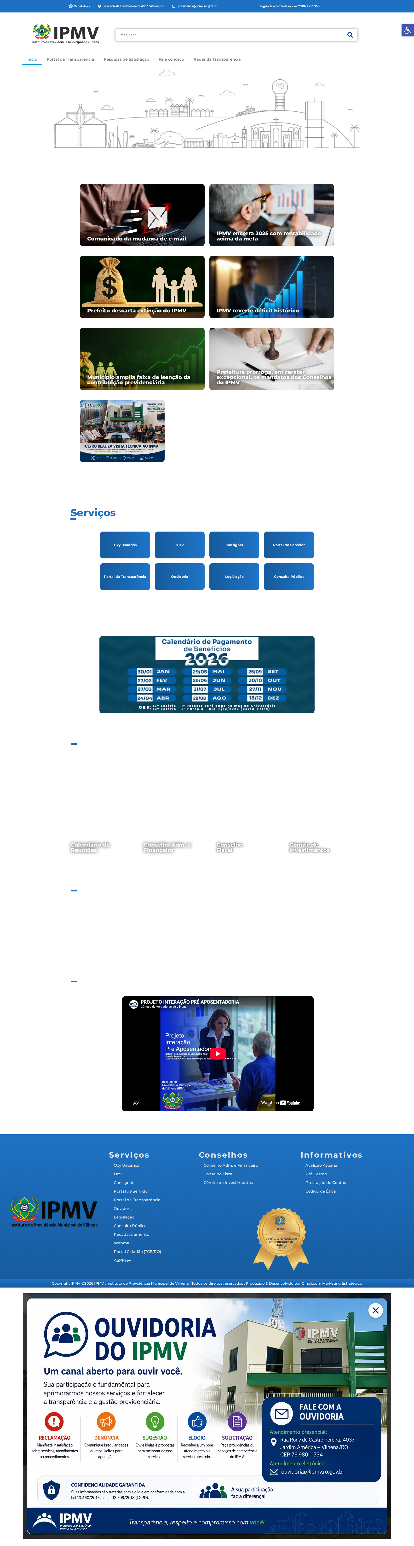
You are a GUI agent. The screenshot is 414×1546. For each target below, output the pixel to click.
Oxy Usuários (125, 545)
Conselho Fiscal (230, 847)
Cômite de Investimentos (309, 847)
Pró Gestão (316, 1174)
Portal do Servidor (289, 545)
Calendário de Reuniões (90, 847)
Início (31, 59)
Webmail (180, 608)
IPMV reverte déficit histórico (258, 310)
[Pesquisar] (350, 35)
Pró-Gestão (207, 918)
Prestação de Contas (259, 918)
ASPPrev (289, 608)
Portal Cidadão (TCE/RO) (234, 608)
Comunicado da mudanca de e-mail (136, 238)
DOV (180, 545)
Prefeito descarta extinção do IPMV (136, 310)
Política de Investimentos (155, 918)
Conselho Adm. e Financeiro (167, 847)
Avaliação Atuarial (103, 918)
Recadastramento (125, 608)
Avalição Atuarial (321, 1165)
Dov (117, 1174)
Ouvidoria (179, 576)
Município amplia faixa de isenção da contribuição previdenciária (138, 380)
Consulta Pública (289, 576)
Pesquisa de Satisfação (126, 59)
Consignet (234, 545)
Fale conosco (171, 59)
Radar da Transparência (217, 59)
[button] (408, 30)
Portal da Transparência (70, 59)
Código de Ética (310, 918)
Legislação (234, 576)
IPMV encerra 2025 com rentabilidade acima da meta (269, 236)
